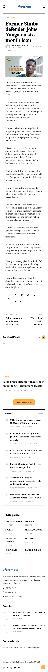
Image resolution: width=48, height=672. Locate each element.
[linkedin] (15, 301)
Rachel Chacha (16, 471)
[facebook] (15, 295)
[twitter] (21, 295)
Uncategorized (13, 521)
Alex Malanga (15, 427)
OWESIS (37, 662)
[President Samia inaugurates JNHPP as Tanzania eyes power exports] (7, 628)
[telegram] (34, 295)
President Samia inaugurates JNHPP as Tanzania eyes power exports (25, 436)
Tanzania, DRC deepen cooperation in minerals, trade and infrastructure (25, 480)
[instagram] (11, 668)
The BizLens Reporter (19, 46)
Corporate (11, 550)
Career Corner (33, 550)
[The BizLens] (24, 7)
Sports (15, 17)
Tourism (29, 521)
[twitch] (19, 668)
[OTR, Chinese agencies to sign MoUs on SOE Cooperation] (7, 615)
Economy (30, 538)
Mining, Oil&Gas (33, 529)
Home (7, 17)
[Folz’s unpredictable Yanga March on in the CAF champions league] (24, 358)
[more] (20, 301)
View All (40, 413)
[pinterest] (28, 295)
